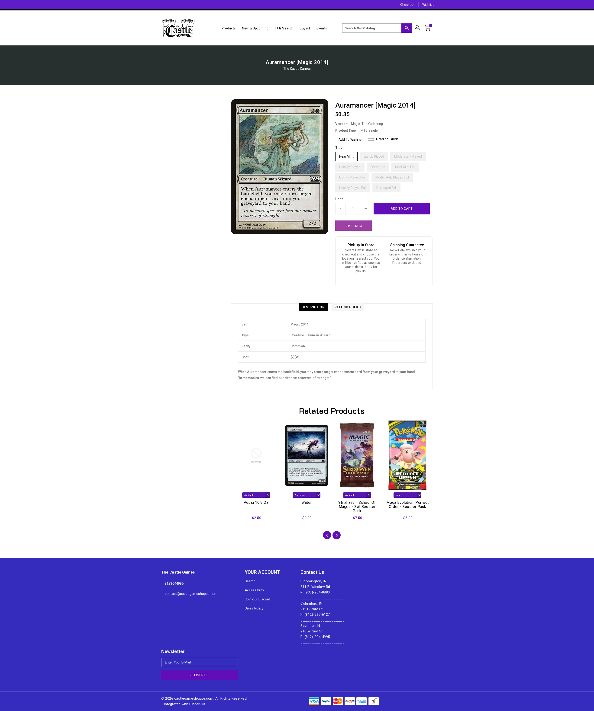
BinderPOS (198, 704)
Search (250, 581)
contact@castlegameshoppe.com (191, 594)
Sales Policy (254, 608)
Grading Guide (387, 139)
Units (339, 199)
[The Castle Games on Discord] (154, 4)
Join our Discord (257, 599)
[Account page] (417, 28)
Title (339, 148)
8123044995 (174, 583)
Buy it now (353, 226)
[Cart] (428, 28)
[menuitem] (229, 28)
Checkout (407, 4)
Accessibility (254, 590)
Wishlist (428, 4)
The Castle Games (297, 68)
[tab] (313, 307)
